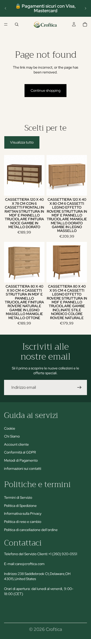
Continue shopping (45, 90)
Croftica (54, 629)
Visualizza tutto (22, 142)
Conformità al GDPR (20, 452)
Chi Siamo (12, 436)
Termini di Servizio (18, 497)
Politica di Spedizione (20, 505)
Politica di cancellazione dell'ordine (31, 529)
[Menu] (6, 24)
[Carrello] (84, 24)
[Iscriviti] (79, 387)
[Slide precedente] (5, 8)
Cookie (9, 428)
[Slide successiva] (85, 8)
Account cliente (16, 444)
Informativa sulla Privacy (22, 513)
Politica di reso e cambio (22, 521)
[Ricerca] (16, 24)
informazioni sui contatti (22, 468)
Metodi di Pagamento (21, 460)
